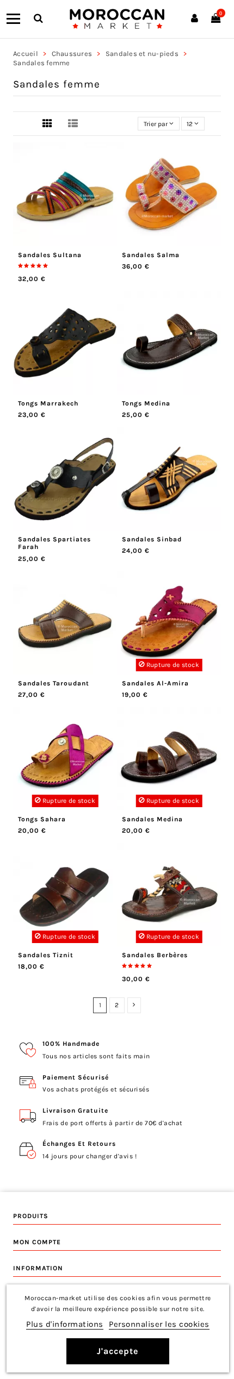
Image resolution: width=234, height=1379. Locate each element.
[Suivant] (134, 1005)
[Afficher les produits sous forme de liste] (72, 124)
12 (190, 124)
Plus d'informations (64, 1324)
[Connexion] (194, 19)
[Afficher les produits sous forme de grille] (47, 124)
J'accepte (117, 1351)
